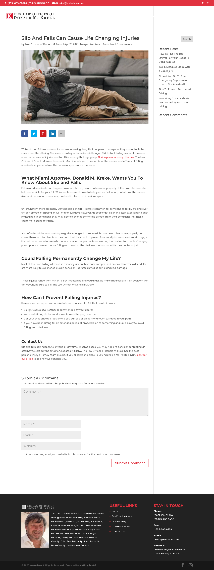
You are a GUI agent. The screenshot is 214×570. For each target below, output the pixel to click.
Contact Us (201, 16)
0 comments (124, 44)
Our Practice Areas (116, 16)
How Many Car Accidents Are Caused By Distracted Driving (174, 102)
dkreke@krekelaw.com (166, 539)
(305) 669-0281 (16, 3)
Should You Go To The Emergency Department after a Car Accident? (173, 80)
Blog (187, 16)
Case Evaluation (168, 16)
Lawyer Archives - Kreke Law (97, 44)
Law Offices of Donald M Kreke (43, 44)
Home (96, 16)
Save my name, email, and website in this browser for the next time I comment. (73, 454)
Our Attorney (145, 16)
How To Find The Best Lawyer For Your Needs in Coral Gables (174, 58)
